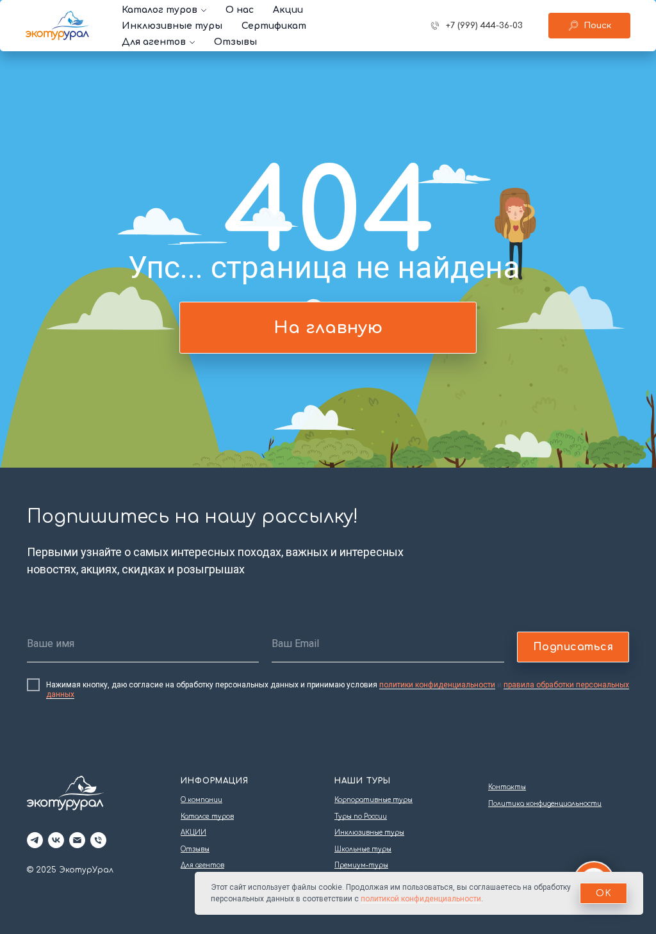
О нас (240, 10)
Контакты (507, 787)
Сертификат (274, 26)
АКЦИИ (193, 832)
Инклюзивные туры (172, 26)
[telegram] (35, 840)
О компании (201, 799)
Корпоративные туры (373, 799)
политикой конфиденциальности (421, 898)
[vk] (56, 840)
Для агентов (154, 42)
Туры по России (360, 816)
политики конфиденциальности (437, 684)
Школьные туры (362, 849)
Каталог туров (159, 10)
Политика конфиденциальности (545, 803)
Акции (288, 10)
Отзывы (235, 42)
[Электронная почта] (77, 840)
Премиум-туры (361, 865)
